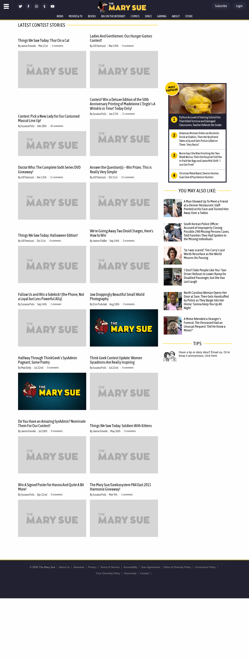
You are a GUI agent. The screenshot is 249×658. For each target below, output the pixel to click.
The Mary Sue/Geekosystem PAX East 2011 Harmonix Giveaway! (120, 486)
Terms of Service (110, 567)
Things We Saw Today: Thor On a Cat (43, 40)
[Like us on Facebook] (28, 8)
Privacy (92, 567)
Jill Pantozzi (99, 45)
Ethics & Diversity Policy (177, 567)
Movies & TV (75, 16)
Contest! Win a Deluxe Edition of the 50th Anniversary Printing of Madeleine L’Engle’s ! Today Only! (122, 104)
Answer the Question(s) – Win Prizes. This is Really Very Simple (121, 169)
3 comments (57, 46)
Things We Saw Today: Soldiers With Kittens (121, 425)
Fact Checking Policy (108, 573)
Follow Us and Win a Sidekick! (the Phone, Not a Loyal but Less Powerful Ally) (51, 296)
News (60, 16)
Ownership (130, 573)
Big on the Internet (113, 16)
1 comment (56, 304)
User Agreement (150, 567)
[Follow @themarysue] (20, 8)
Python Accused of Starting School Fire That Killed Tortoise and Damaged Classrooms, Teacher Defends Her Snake (200, 121)
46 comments (56, 126)
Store (188, 16)
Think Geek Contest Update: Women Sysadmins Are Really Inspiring (116, 360)
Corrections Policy (205, 567)
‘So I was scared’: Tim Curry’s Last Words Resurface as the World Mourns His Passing (204, 254)
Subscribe (221, 6)
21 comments (127, 177)
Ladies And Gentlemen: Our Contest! (121, 38)
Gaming (161, 16)
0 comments (128, 46)
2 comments (127, 494)
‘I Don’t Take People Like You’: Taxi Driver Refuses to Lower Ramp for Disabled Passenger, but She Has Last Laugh (205, 275)
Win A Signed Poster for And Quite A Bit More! (51, 486)
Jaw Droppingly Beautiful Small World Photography (117, 296)
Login (239, 6)
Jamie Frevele (28, 45)
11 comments (128, 114)
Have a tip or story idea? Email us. (201, 352)
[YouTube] (52, 8)
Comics (135, 16)
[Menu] (6, 6)
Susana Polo (27, 126)
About (176, 16)
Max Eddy (26, 367)
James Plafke (100, 240)
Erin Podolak (100, 304)
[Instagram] (36, 8)
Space (148, 16)
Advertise (78, 567)
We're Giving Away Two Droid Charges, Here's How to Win (121, 233)
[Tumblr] (44, 8)
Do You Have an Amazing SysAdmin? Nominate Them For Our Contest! (52, 423)
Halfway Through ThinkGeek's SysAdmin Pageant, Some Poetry (47, 360)
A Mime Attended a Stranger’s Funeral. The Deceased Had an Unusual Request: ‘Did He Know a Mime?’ (204, 324)
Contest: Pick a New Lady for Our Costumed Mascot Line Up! (48, 118)
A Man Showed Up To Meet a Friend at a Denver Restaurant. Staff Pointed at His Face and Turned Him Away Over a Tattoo (206, 207)
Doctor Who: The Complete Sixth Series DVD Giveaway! (49, 169)
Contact (144, 573)
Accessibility (130, 567)
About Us (64, 567)
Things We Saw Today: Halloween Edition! (48, 235)
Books (92, 16)
